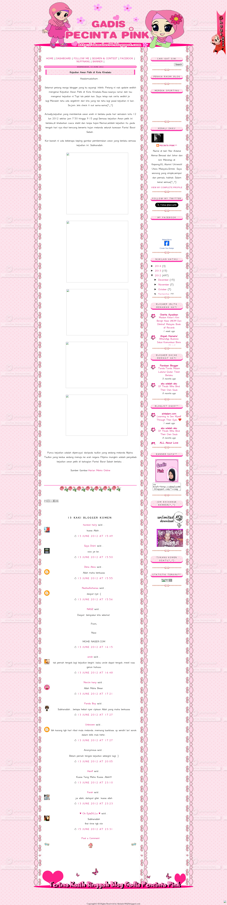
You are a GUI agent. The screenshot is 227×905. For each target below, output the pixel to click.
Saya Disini (90, 545)
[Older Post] (134, 845)
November (164, 284)
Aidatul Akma (167, 240)
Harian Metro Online (99, 470)
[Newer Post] (47, 845)
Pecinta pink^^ (168, 145)
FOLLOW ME (81, 58)
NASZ (90, 609)
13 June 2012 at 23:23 (95, 803)
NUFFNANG (83, 61)
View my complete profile (167, 187)
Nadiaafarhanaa (90, 587)
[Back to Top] (225, 902)
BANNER (97, 61)
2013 (158, 270)
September (164, 294)
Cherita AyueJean (169, 314)
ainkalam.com (169, 413)
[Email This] (45, 500)
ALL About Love (169, 442)
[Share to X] (51, 500)
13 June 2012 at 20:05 (95, 761)
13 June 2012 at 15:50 (95, 557)
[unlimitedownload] (171, 527)
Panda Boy (90, 703)
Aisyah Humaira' (169, 335)
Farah (90, 792)
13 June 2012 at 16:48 (95, 672)
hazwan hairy (90, 524)
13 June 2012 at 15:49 (95, 535)
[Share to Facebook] (54, 500)
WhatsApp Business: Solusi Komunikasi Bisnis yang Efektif (169, 342)
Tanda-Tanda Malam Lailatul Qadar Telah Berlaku (169, 371)
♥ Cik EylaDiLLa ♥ (90, 813)
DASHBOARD (63, 58)
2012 (158, 275)
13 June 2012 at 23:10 (95, 782)
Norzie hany (90, 682)
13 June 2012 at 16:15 (95, 646)
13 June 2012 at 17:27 (95, 714)
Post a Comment (90, 838)
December (164, 279)
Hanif (90, 771)
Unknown (90, 724)
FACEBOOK (126, 58)
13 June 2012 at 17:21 (95, 693)
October (163, 289)
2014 (158, 265)
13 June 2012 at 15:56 (95, 599)
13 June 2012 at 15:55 (95, 578)
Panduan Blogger (169, 365)
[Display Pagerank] (166, 580)
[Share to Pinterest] (57, 500)
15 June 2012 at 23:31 (95, 829)
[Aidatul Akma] (166, 244)
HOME (49, 58)
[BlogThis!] (48, 500)
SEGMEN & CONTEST (104, 58)
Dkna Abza (90, 566)
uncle (90, 656)
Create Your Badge (167, 248)
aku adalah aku (169, 383)
